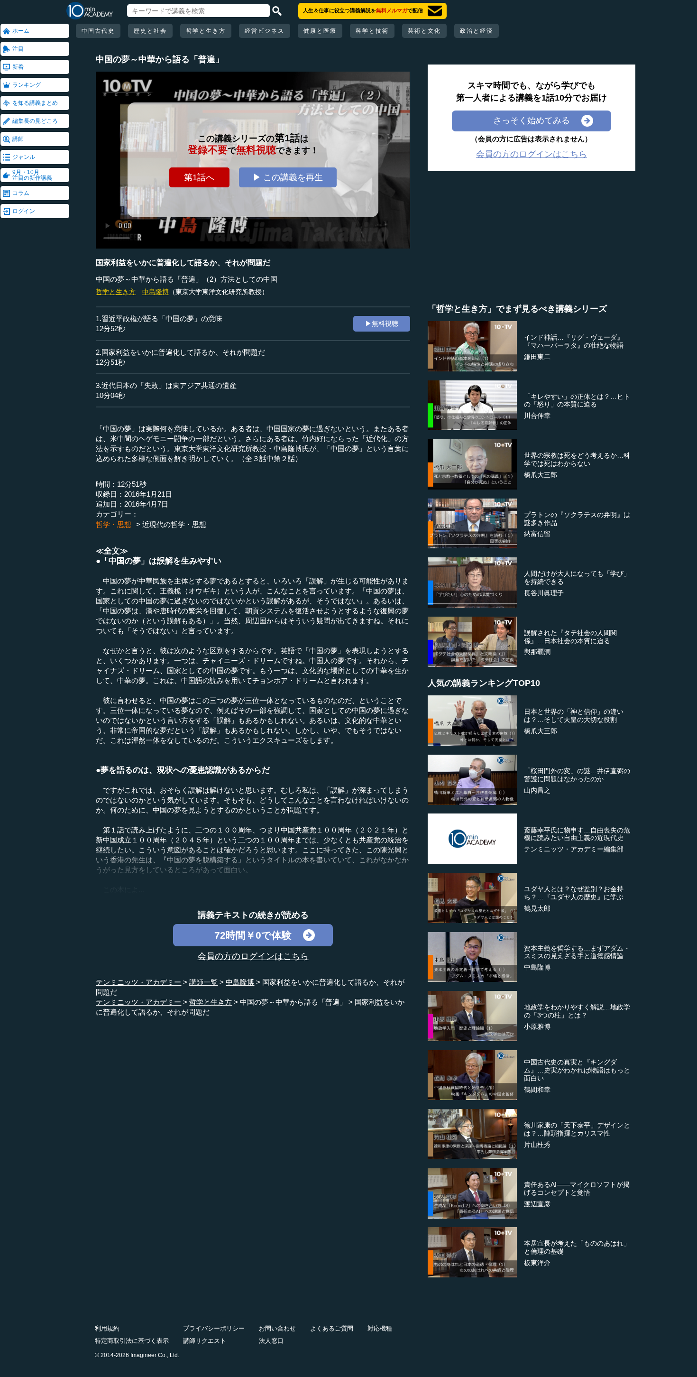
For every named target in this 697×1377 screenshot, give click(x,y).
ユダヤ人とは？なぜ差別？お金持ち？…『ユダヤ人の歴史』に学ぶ (574, 893)
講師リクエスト (204, 1340)
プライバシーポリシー (214, 1328)
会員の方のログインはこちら (253, 956)
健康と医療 (320, 31)
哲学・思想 (113, 524)
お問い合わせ (277, 1328)
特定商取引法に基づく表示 (132, 1340)
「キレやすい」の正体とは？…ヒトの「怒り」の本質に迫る (577, 400)
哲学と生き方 (206, 31)
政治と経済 (476, 31)
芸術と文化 (424, 31)
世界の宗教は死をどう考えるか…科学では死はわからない (577, 459)
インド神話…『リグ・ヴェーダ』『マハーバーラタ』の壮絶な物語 (574, 341)
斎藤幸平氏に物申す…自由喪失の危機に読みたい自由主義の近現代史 (577, 834)
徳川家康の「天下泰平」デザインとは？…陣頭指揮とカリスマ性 (577, 1129)
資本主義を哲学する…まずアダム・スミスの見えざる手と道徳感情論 (577, 952)
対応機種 (379, 1328)
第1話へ (199, 177)
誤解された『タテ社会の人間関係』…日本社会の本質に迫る (570, 637)
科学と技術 (372, 31)
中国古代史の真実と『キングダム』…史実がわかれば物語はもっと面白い (577, 1070)
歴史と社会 (150, 31)
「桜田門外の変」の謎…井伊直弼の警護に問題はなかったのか (577, 775)
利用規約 (107, 1328)
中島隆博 (155, 292)
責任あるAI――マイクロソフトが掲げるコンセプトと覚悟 (577, 1188)
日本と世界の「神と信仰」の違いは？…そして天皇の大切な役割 (574, 715)
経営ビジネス (264, 31)
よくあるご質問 (331, 1328)
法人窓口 (271, 1340)
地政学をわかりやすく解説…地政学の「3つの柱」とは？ (577, 1011)
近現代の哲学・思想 (174, 524)
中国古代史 (98, 31)
